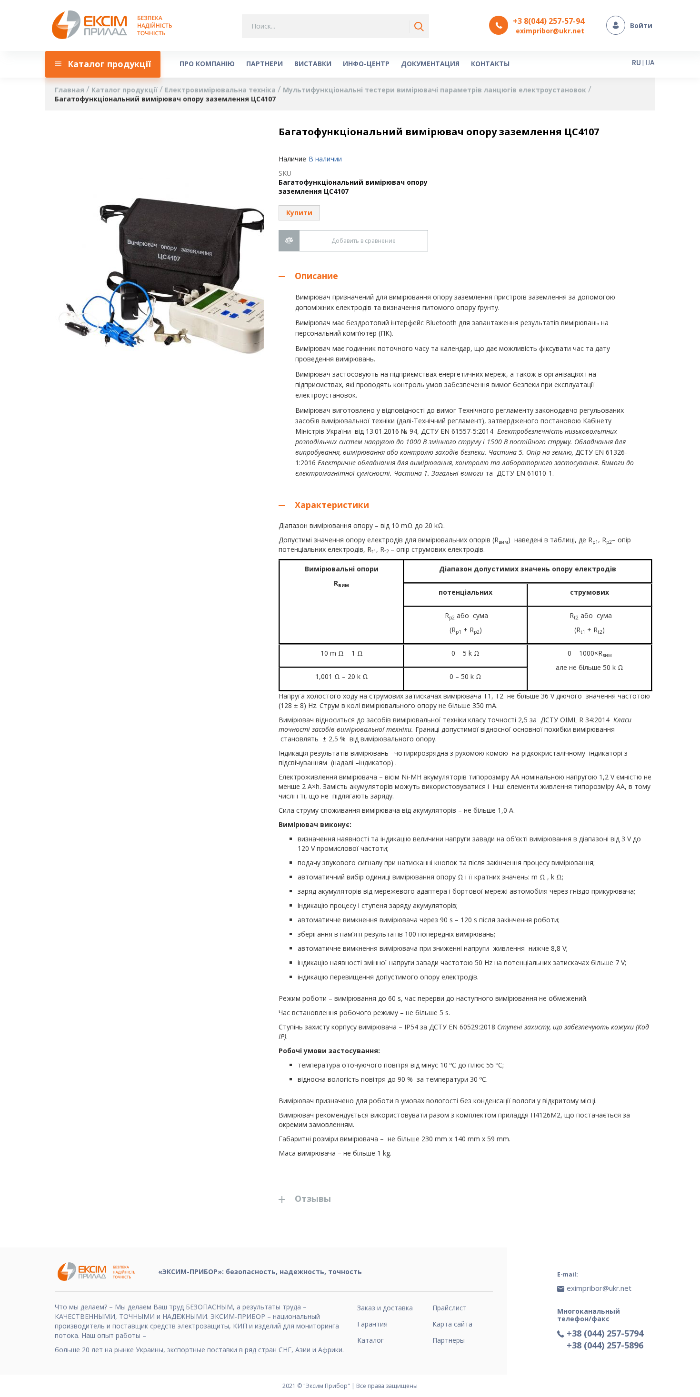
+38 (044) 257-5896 (605, 1345)
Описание (316, 275)
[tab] (465, 276)
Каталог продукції (125, 89)
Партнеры (448, 1340)
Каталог (370, 1340)
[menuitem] (102, 64)
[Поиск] (417, 26)
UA (650, 63)
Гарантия (372, 1323)
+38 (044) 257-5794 (605, 1333)
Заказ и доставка (385, 1307)
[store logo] (114, 25)
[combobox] (335, 26)
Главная (70, 89)
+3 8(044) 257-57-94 (548, 21)
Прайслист (449, 1307)
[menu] (323, 64)
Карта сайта (452, 1323)
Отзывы (313, 1198)
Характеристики (332, 504)
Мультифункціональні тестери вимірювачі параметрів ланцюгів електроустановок (435, 89)
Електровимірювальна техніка (221, 89)
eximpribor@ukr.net (550, 30)
